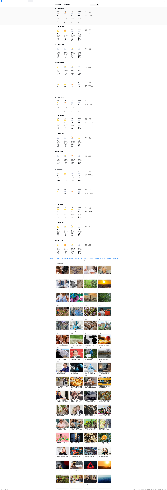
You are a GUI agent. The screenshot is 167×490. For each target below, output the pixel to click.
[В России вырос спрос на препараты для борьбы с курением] (62, 300)
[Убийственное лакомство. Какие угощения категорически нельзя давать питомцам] (62, 272)
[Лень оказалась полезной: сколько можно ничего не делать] (90, 383)
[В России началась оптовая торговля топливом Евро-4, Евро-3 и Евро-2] (76, 453)
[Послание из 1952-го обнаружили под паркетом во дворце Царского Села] (76, 272)
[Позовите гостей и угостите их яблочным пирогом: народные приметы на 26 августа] (104, 341)
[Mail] (1, 1)
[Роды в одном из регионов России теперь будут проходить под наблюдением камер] (76, 313)
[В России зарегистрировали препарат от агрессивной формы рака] (90, 369)
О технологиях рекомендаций (148, 489)
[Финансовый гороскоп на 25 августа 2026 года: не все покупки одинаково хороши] (62, 439)
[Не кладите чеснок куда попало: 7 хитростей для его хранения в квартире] (90, 313)
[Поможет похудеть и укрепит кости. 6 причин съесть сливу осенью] (76, 300)
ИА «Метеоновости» (163, 489)
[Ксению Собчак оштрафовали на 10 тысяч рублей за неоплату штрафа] (76, 355)
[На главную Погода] (4, 1)
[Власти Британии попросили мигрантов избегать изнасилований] (90, 300)
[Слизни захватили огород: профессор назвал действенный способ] (76, 341)
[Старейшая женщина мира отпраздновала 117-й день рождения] (62, 425)
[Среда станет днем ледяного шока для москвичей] (104, 300)
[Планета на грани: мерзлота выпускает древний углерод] (62, 355)
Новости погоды (102, 258)
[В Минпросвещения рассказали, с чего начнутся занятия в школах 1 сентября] (76, 481)
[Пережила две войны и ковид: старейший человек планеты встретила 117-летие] (104, 272)
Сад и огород (109, 258)
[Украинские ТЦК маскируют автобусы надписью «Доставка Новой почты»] (90, 397)
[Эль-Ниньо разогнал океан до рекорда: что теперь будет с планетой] (104, 481)
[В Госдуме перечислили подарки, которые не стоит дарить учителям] (104, 313)
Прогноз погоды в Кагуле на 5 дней (67, 258)
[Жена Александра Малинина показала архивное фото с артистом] (76, 411)
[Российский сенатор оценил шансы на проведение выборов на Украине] (62, 467)
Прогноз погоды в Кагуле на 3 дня (54, 258)
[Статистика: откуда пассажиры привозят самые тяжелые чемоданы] (104, 383)
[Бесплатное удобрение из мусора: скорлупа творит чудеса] (62, 341)
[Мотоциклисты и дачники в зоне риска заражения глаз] (104, 327)
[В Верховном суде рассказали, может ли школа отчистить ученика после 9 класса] (76, 467)
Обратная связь (155, 489)
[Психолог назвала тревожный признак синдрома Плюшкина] (90, 439)
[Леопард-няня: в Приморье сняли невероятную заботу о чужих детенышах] (90, 286)
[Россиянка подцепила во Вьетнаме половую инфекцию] (104, 425)
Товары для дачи (115, 258)
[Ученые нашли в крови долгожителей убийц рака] (76, 369)
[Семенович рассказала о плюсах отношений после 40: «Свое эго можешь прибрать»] (62, 453)
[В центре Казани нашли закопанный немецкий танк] (76, 286)
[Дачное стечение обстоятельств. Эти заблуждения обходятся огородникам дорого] (62, 313)
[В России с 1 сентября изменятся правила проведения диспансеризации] (62, 286)
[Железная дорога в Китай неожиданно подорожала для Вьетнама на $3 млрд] (90, 411)
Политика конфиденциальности (140, 489)
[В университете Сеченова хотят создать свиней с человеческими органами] (90, 327)
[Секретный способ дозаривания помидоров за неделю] (62, 411)
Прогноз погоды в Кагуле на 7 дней (80, 258)
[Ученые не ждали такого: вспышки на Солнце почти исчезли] (104, 467)
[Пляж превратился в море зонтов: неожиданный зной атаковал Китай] (90, 453)
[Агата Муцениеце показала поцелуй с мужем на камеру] (90, 481)
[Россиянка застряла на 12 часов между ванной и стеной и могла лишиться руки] (76, 327)
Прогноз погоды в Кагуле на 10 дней (93, 258)
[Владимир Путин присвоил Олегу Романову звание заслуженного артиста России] (62, 397)
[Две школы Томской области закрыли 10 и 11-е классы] (90, 355)
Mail (1, 489)
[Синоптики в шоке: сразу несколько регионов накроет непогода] (62, 327)
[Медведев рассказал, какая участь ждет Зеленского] (62, 369)
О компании (4, 489)
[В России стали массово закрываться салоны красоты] (90, 272)
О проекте (134, 489)
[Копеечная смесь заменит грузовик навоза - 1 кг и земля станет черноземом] (62, 481)
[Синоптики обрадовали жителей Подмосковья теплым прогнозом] (104, 411)
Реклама (7, 489)
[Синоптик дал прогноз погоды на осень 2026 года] (62, 383)
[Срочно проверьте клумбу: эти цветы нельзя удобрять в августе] (104, 439)
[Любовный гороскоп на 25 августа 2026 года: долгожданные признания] (104, 453)
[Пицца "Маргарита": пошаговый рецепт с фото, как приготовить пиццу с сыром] (76, 383)
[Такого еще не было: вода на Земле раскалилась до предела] (104, 286)
